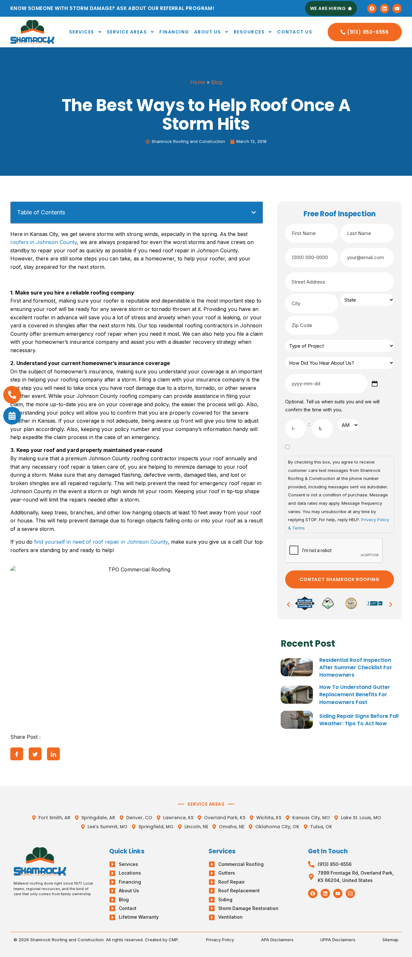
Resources (249, 32)
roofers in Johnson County (43, 242)
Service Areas (127, 32)
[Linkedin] (384, 8)
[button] (253, 212)
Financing (174, 32)
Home (197, 82)
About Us (207, 32)
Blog (216, 82)
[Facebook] (372, 8)
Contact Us (294, 32)
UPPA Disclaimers (337, 939)
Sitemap (390, 939)
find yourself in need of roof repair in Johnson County (101, 542)
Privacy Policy (220, 939)
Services (81, 32)
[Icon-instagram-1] (350, 893)
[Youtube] (397, 8)
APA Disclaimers (277, 939)
